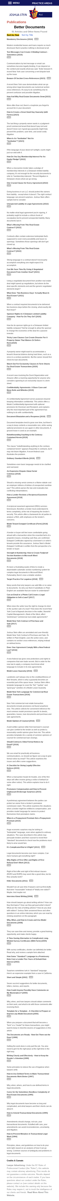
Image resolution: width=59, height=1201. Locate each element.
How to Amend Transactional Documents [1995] (27, 1113)
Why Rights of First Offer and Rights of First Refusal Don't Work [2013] (25, 861)
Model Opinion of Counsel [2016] (20, 721)
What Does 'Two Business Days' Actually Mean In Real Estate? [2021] (28, 294)
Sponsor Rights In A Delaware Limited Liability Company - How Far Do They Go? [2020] (26, 315)
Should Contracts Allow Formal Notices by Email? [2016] (25, 743)
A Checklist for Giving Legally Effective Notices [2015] (23, 766)
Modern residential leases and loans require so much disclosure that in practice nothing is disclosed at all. (29, 46)
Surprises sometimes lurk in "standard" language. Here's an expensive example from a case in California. (29, 972)
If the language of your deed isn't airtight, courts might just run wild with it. (28, 151)
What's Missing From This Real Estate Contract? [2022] (23, 226)
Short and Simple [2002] (17, 977)
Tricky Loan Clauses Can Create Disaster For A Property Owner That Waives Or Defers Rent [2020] (27, 340)
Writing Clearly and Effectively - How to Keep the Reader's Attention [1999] (27, 1057)
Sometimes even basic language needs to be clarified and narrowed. (29, 465)
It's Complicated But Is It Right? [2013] (23, 847)
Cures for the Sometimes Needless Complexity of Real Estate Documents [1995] (28, 1093)
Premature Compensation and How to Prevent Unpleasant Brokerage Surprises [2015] (26, 790)
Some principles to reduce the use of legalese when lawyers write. (28, 1068)
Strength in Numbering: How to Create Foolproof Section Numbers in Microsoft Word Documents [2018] (27, 555)
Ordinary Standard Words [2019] (21, 458)
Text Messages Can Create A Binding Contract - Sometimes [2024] (27, 53)
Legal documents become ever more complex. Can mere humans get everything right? (28, 854)
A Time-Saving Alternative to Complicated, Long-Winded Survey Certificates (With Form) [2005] (28, 939)
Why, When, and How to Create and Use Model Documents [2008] (26, 921)
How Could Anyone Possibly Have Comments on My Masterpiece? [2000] (28, 991)
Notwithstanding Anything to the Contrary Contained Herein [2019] (24, 436)
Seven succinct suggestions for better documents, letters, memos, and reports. (27, 984)
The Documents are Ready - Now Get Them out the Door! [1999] (28, 1036)
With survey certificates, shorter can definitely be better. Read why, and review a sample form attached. (29, 951)
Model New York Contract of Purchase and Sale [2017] (25, 622)
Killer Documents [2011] (17, 881)
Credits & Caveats (15, 1160)
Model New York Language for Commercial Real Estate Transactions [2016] (27, 693)
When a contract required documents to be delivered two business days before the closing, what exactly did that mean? (29, 307)
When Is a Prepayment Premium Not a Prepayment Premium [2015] (29, 819)
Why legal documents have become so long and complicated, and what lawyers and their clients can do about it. (29, 1106)
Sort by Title (27, 35)
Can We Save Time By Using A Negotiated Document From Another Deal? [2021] (25, 270)
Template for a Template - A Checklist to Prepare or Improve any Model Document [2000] (29, 1012)
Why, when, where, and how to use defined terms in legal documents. (28, 1086)
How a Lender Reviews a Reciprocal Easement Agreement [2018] (27, 496)
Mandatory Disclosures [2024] (20, 39)
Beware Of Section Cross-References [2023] (26, 78)
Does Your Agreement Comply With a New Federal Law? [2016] (28, 648)
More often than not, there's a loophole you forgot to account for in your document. (28, 106)
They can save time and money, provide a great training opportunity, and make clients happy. (29, 932)
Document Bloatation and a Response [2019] (26, 416)
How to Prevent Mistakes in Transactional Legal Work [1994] (27, 1135)
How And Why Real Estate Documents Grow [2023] (29, 97)
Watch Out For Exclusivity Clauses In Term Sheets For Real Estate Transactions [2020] (28, 365)
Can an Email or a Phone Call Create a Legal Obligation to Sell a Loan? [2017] (26, 596)
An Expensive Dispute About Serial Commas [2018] (22, 472)
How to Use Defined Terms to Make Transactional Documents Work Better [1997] (28, 1075)
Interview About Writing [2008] (20, 896)
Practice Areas (42, 3)
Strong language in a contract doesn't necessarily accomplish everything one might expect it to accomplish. (27, 262)
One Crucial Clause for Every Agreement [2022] (27, 183)
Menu (16, 3)
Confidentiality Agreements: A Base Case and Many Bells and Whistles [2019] (26, 388)
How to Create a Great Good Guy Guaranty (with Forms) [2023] (27, 113)
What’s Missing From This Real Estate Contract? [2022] (23, 249)
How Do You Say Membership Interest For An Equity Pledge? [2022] (26, 158)
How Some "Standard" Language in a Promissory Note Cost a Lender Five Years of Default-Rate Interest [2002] (28, 959)
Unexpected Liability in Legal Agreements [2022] (28, 204)
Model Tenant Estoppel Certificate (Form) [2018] (27, 524)
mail (36, 41)
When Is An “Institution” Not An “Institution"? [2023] (20, 139)
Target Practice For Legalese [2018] (22, 579)
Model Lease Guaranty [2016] (19, 671)
